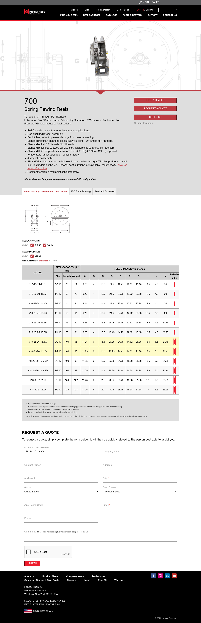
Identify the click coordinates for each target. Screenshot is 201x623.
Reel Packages (91, 15)
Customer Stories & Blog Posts (41, 580)
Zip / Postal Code (34, 505)
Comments (56, 532)
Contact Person (33, 465)
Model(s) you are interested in (36, 447)
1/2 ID (50, 245)
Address (108, 465)
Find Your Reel (69, 15)
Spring (38, 256)
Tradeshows (99, 576)
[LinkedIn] (167, 575)
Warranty (119, 580)
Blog (87, 10)
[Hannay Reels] (35, 14)
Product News (50, 576)
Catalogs (111, 15)
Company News (75, 576)
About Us (29, 576)
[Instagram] (160, 575)
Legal (87, 580)
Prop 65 (102, 580)
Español (150, 10)
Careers (71, 580)
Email (106, 505)
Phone (27, 518)
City (106, 478)
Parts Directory (132, 15)
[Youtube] (174, 575)
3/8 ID (38, 245)
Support (153, 15)
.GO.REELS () (53, 601)
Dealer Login (123, 10)
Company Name (111, 452)
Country (28, 487)
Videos (74, 10)
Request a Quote (155, 108)
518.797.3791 (31, 600)
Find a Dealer (103, 10)
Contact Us (170, 15)
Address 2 (29, 478)
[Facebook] (153, 575)
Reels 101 (155, 117)
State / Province (110, 487)
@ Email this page (143, 123)
